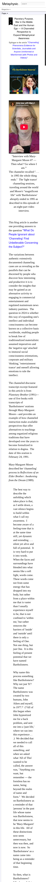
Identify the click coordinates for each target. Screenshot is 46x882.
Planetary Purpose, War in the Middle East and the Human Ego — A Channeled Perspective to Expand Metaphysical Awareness (23, 28)
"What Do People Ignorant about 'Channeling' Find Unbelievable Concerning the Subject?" (23, 238)
